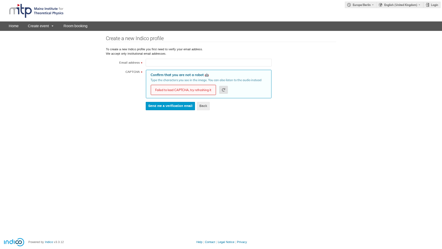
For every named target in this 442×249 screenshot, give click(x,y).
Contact (210, 242)
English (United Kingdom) (400, 5)
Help (199, 242)
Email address (129, 63)
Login (434, 5)
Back (203, 106)
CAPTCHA (132, 72)
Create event (38, 26)
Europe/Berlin (362, 5)
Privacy (242, 242)
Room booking (75, 26)
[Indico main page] (31, 10)
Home (14, 26)
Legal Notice (226, 242)
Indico (49, 242)
